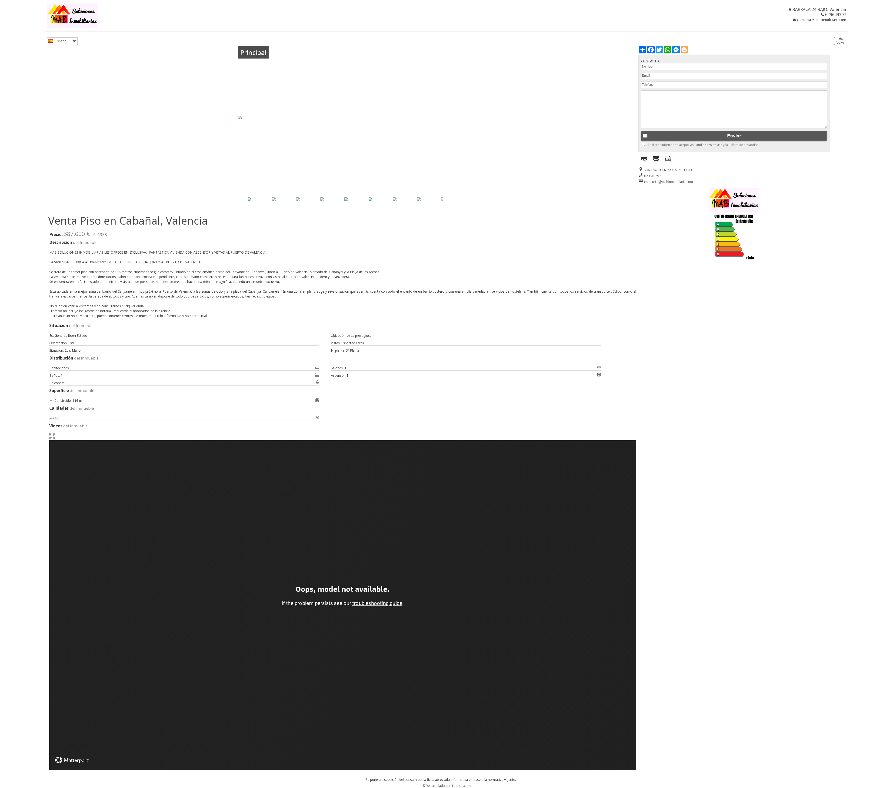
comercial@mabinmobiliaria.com (821, 19)
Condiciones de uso (708, 145)
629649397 (835, 14)
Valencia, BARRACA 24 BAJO (668, 170)
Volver (841, 42)
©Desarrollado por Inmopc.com (447, 785)
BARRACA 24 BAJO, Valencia (818, 9)
